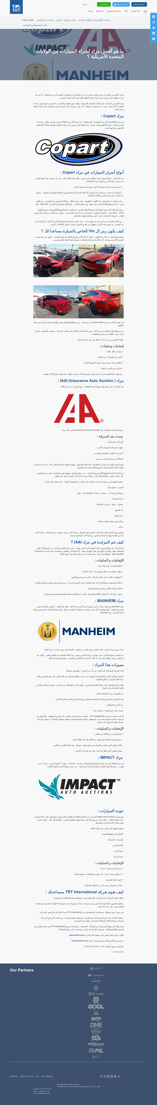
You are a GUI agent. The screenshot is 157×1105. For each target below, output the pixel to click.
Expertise (14, 1076)
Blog (145, 11)
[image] (35, 1089)
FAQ (126, 11)
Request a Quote (122, 4)
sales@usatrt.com (79, 941)
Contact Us (135, 11)
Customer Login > (139, 4)
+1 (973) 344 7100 (45, 1089)
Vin (102, 340)
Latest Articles (28, 20)
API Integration (47, 1076)
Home (90, 11)
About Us (100, 11)
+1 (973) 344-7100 (92, 946)
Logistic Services (114, 11)
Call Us (105, 4)
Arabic (85, 4)
